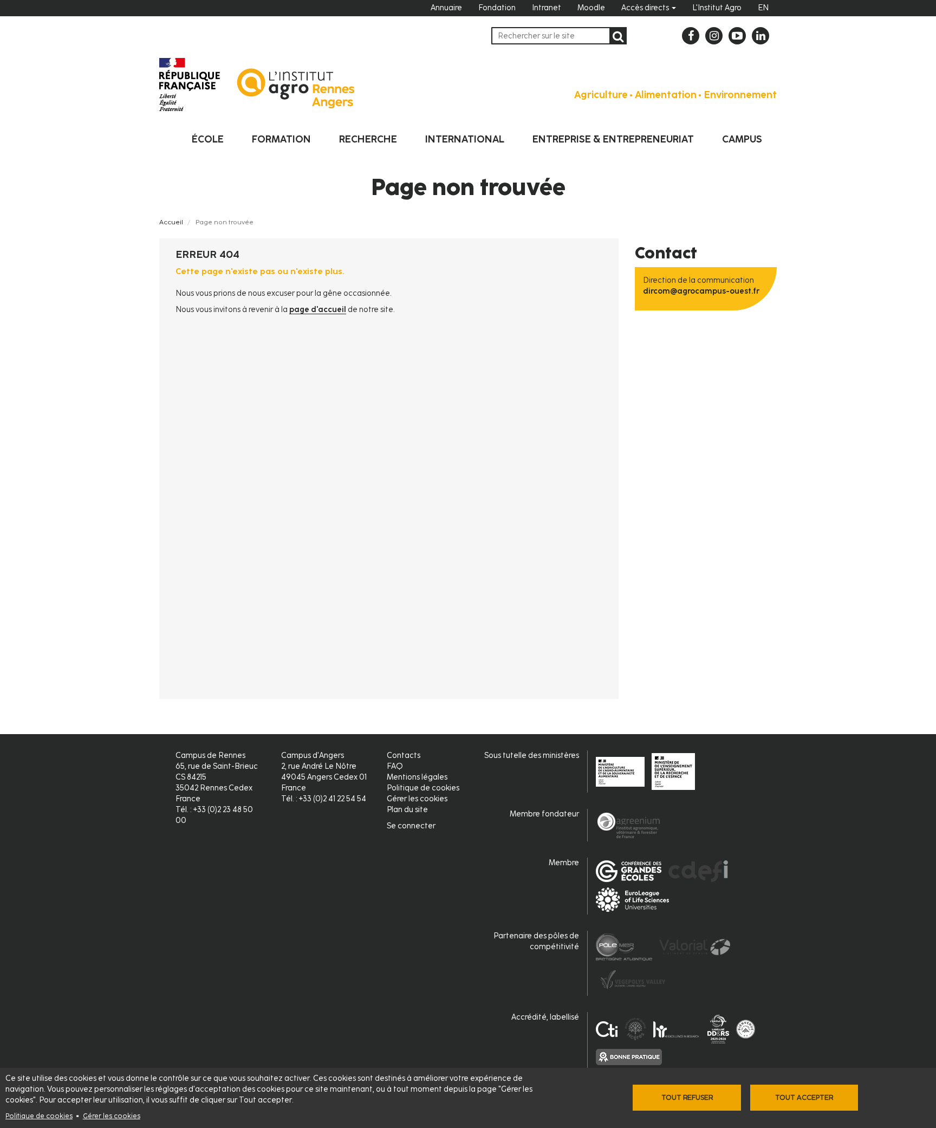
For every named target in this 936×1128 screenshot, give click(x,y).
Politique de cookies (39, 1116)
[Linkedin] (760, 35)
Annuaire (446, 7)
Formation (281, 139)
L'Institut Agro (717, 7)
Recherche (368, 139)
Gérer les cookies (111, 1116)
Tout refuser (687, 1097)
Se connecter (411, 826)
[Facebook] (690, 35)
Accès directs (646, 7)
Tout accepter (804, 1097)
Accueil (171, 222)
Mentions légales (417, 777)
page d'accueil (317, 309)
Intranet (546, 7)
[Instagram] (714, 35)
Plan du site (407, 809)
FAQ (395, 766)
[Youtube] (737, 35)
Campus (742, 139)
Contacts (403, 755)
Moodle (591, 7)
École (208, 139)
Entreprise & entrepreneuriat (613, 139)
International (464, 139)
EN (763, 7)
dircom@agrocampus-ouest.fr (701, 291)
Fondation (497, 7)
